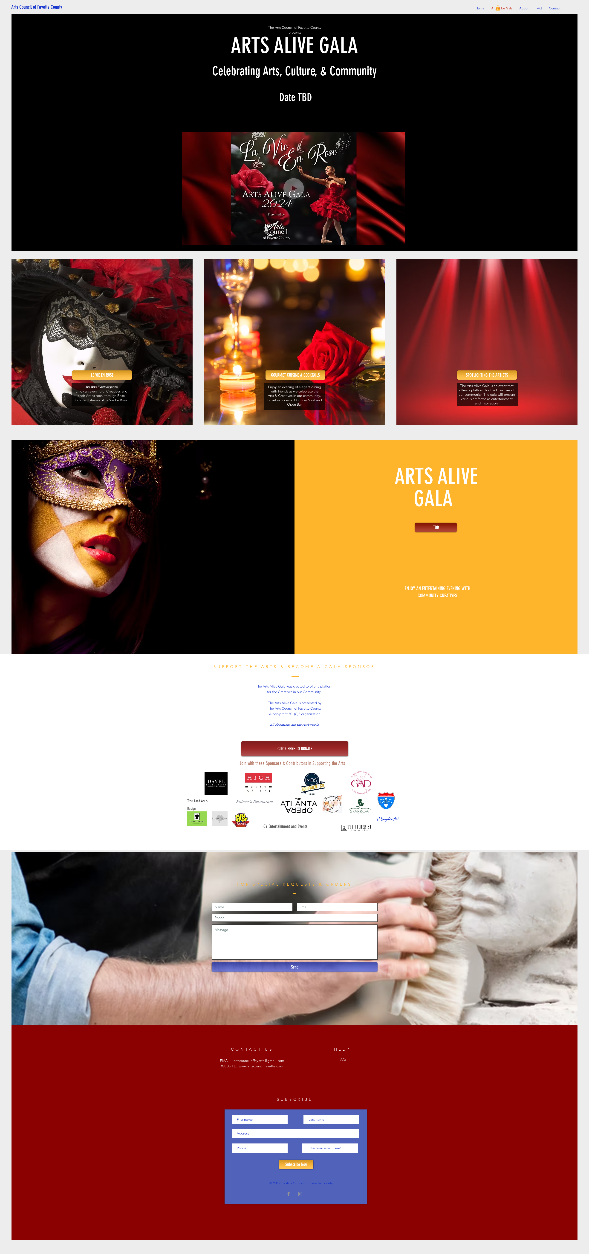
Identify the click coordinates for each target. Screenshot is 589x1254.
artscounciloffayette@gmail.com (259, 1060)
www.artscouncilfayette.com (261, 1066)
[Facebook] (288, 1194)
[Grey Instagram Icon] (300, 1194)
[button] (399, 240)
